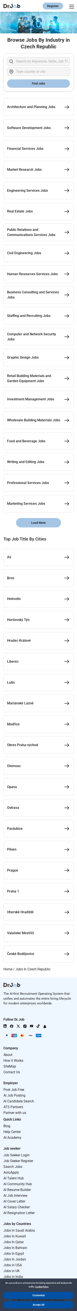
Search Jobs (12, 1167)
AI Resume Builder (17, 1190)
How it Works (13, 1061)
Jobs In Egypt (13, 1254)
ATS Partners (13, 1107)
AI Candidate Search (18, 1101)
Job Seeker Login (16, 1155)
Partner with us (14, 1113)
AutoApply (11, 1172)
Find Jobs (38, 83)
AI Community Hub (17, 1184)
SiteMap (9, 1066)
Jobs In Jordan (14, 1259)
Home (7, 969)
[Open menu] (71, 6)
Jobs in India (13, 1277)
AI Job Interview (15, 1196)
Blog (6, 1126)
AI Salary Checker (16, 1207)
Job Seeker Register (18, 1161)
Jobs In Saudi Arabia (19, 1230)
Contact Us (11, 1072)
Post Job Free (13, 1090)
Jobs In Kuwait (14, 1236)
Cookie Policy (42, 1287)
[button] (38, 1295)
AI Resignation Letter (19, 1213)
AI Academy (12, 1138)
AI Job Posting (14, 1095)
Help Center (12, 1132)
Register (53, 6)
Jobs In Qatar (13, 1242)
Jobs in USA (12, 1265)
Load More (38, 522)
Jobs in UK (11, 1271)
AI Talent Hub (13, 1178)
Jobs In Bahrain (15, 1248)
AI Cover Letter (14, 1201)
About (7, 1055)
